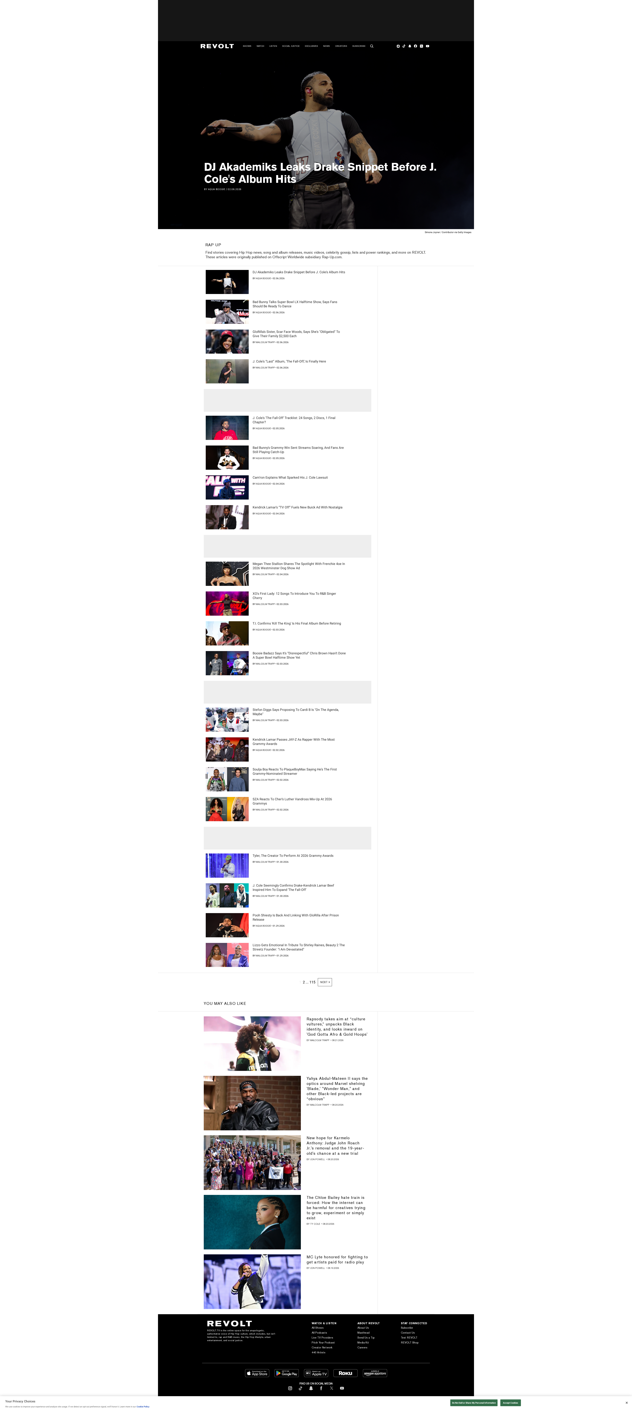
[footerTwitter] (332, 1390)
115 (312, 982)
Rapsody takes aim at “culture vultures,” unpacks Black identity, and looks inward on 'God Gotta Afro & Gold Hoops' (337, 1026)
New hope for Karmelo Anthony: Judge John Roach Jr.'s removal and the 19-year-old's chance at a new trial (335, 1145)
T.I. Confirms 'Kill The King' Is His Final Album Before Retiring (297, 623)
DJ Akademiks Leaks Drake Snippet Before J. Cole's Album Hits (299, 272)
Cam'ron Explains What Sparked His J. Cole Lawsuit (290, 477)
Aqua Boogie (216, 189)
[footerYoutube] (342, 1390)
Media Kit (363, 1342)
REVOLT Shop (410, 1342)
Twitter (421, 46)
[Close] (626, 1402)
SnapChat (409, 46)
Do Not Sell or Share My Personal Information (474, 1402)
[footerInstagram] (290, 1390)
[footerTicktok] (300, 1390)
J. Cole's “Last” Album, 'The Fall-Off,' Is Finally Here (289, 361)
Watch (260, 46)
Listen (273, 46)
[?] (227, 282)
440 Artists (319, 1352)
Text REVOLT (409, 1337)
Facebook (415, 46)
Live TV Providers (322, 1337)
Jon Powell (317, 1159)
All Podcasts (319, 1332)
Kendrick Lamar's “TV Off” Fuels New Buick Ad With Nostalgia (297, 507)
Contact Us (408, 1332)
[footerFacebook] (321, 1390)
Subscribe (359, 46)
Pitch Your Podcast (323, 1342)
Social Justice (291, 46)
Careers (362, 1347)
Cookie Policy (143, 1406)
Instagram (398, 46)
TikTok (404, 46)
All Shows (318, 1327)
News (326, 46)
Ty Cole (315, 1223)
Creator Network (322, 1347)
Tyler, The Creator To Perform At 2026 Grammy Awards (293, 856)
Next (324, 982)
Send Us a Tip (366, 1337)
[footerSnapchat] (311, 1390)
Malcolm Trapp (265, 342)
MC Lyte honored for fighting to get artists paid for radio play (337, 1259)
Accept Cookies (510, 1402)
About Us (363, 1327)
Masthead (363, 1332)
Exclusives (311, 46)
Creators (341, 46)
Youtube (427, 46)
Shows (247, 46)
